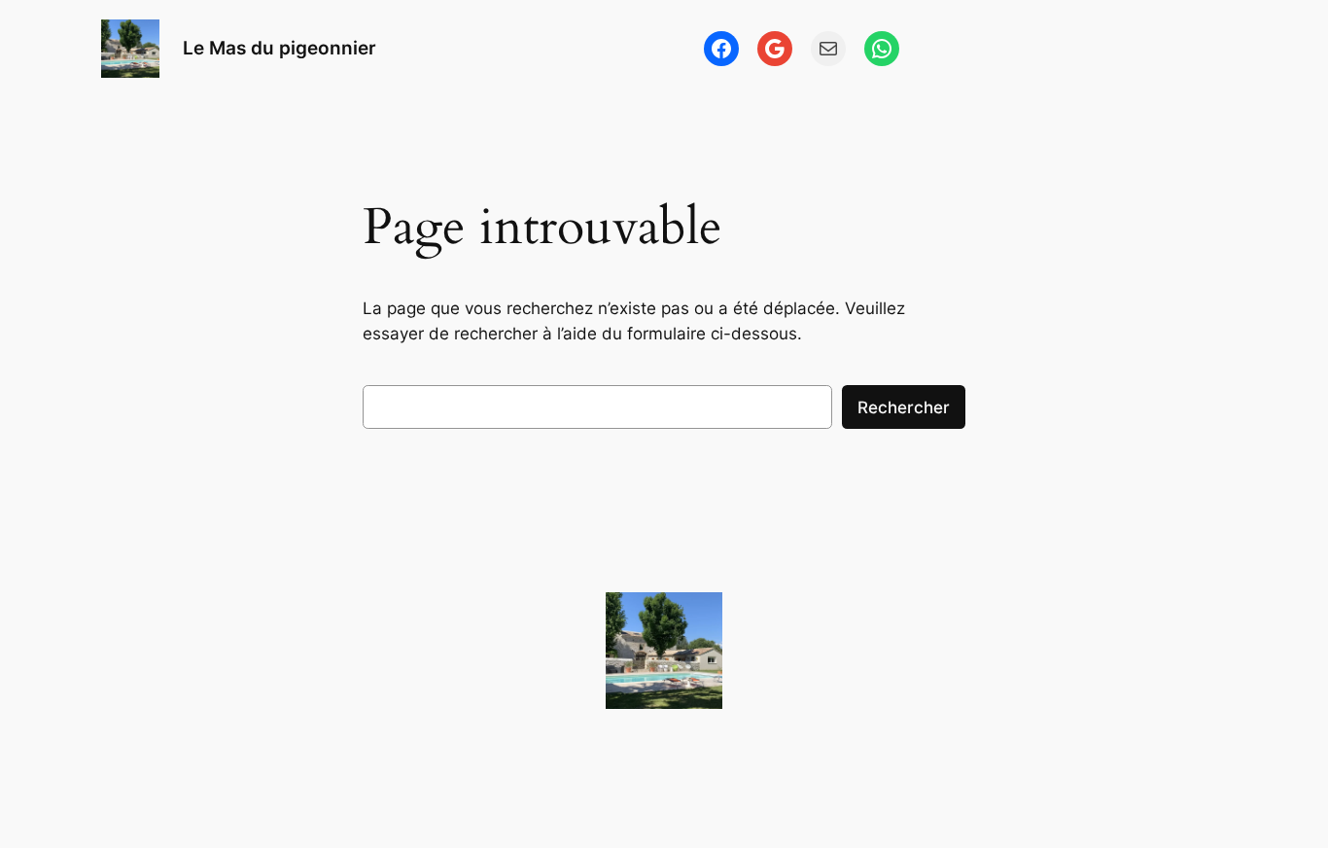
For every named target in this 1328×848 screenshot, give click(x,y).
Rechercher (903, 407)
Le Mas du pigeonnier (279, 47)
